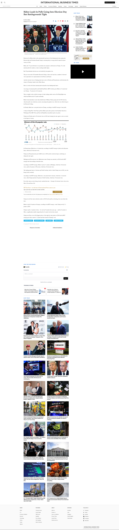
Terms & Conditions (55, 514)
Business (60, 6)
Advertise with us (55, 520)
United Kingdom (70, 516)
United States (69, 518)
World (41, 6)
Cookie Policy (54, 518)
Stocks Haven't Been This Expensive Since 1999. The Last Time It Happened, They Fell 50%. (34, 479)
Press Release (38, 518)
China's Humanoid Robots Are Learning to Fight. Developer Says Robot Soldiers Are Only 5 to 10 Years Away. (34, 418)
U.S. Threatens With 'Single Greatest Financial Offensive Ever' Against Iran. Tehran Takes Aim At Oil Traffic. (34, 500)
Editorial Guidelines (57, 227)
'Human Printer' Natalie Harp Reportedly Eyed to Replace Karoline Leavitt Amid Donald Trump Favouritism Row (58, 337)
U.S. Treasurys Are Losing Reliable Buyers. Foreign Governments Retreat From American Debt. (57, 500)
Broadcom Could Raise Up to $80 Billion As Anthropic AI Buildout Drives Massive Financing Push (57, 357)
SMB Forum (38, 514)
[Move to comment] (68, 21)
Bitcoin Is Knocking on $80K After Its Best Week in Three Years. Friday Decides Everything (57, 479)
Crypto (65, 6)
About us (53, 510)
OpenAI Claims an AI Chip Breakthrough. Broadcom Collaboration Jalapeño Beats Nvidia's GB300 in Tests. (33, 398)
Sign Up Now (85, 58)
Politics (45, 6)
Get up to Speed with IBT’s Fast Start (85, 55)
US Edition (114, 6)
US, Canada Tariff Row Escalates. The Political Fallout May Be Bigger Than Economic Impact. (34, 439)
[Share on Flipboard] (60, 21)
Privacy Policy (60, 194)
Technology (70, 6)
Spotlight (37, 516)
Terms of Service (53, 194)
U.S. (37, 6)
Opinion (76, 6)
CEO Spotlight (38, 520)
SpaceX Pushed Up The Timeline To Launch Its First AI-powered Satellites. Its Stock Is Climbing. (57, 418)
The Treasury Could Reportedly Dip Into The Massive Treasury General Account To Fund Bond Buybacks (57, 459)
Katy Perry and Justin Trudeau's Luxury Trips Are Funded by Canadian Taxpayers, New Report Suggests (34, 337)
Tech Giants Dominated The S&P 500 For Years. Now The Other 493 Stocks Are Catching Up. (33, 378)
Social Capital (38, 512)
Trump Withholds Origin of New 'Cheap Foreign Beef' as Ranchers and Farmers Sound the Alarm (56, 317)
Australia (69, 510)
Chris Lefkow (27, 19)
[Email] (65, 21)
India (68, 512)
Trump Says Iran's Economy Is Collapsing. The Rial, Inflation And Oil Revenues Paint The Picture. (58, 398)
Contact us (53, 512)
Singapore (69, 514)
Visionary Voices (39, 510)
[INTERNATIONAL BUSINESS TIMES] (59, 3)
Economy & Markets (53, 6)
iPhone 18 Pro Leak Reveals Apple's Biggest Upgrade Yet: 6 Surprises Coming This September (34, 317)
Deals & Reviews (83, 6)
